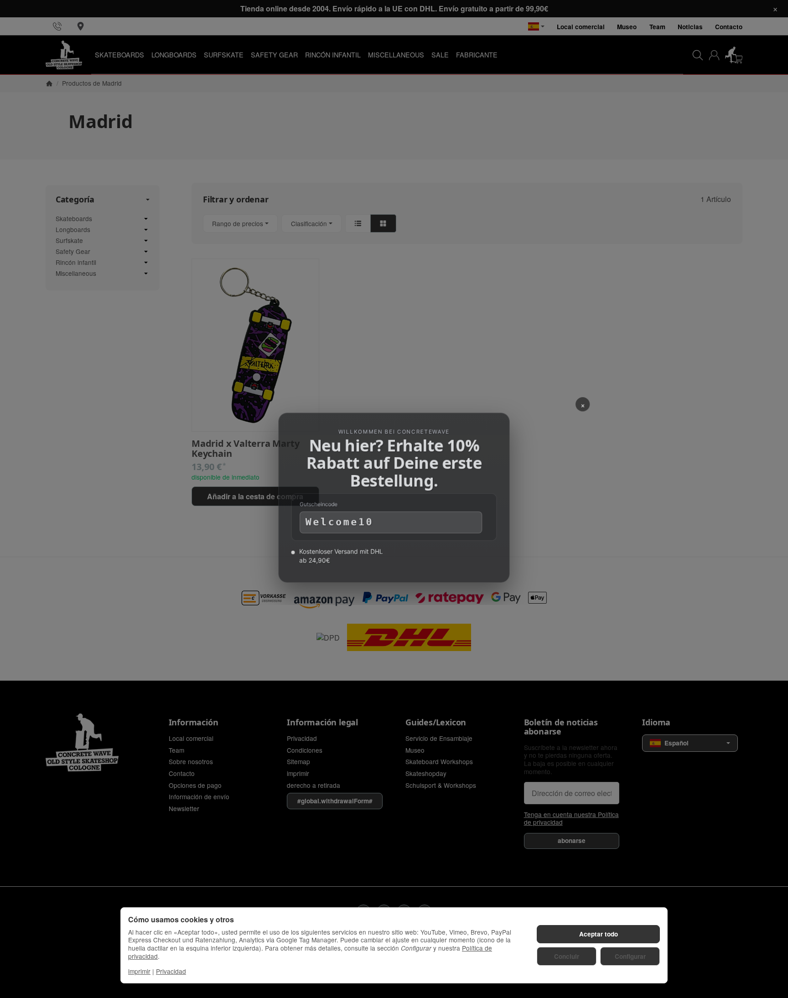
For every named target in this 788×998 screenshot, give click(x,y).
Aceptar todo (598, 934)
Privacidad (171, 971)
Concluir (566, 956)
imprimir (139, 971)
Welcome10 (338, 524)
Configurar (630, 956)
